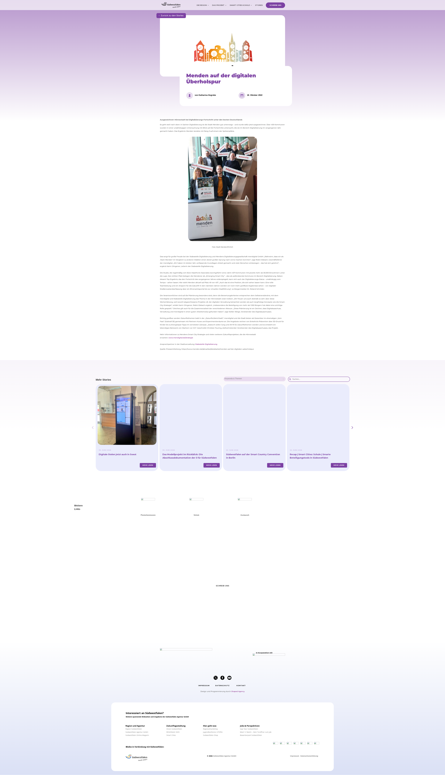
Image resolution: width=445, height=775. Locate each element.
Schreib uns (222, 586)
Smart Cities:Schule (240, 5)
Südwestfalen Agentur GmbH (137, 732)
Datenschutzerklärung (309, 756)
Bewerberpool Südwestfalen (251, 735)
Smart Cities (171, 735)
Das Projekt (218, 5)
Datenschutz (222, 685)
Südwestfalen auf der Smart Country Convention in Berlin (253, 456)
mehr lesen (147, 465)
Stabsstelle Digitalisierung (206, 344)
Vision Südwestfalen (174, 729)
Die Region (202, 5)
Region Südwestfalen (134, 729)
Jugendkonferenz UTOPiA (212, 732)
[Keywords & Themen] (254, 380)
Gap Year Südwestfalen (249, 729)
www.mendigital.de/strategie (180, 338)
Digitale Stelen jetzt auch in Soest (117, 454)
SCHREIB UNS (275, 5)
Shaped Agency (238, 691)
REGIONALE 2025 (173, 732)
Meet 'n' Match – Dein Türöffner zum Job (255, 732)
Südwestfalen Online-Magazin (137, 735)
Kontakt (241, 685)
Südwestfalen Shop (210, 735)
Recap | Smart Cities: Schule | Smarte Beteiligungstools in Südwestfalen (310, 456)
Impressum (204, 685)
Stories (259, 5)
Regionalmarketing (210, 729)
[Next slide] (352, 427)
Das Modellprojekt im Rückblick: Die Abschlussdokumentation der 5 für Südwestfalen (189, 456)
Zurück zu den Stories (172, 15)
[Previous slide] (92, 427)
